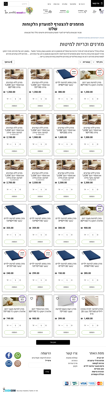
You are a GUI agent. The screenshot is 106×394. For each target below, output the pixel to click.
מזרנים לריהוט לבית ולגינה (65, 18)
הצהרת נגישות (98, 371)
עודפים (38, 18)
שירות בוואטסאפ (62, 12)
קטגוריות (86, 62)
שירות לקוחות (81, 12)
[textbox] (66, 361)
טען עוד (53, 342)
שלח (47, 371)
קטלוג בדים (64, 4)
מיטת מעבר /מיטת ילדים (94, 366)
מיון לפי (99, 62)
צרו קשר (95, 3)
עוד (50, 4)
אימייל (48, 360)
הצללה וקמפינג (27, 18)
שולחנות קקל (73, 4)
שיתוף (7, 62)
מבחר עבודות (56, 4)
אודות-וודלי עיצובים (96, 360)
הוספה (91, 105)
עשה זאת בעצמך (49, 18)
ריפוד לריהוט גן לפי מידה (85, 18)
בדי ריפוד (17, 18)
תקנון (75, 366)
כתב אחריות (99, 368)
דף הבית (82, 4)
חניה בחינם (45, 13)
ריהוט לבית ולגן (100, 18)
